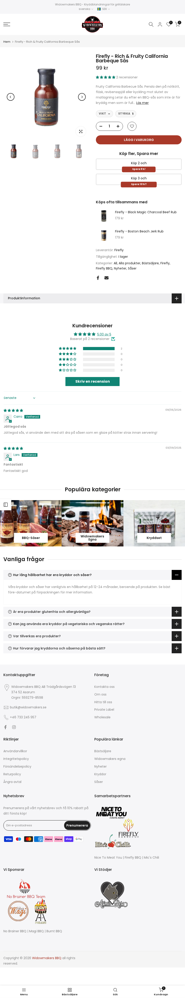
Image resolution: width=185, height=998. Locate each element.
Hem (6, 41)
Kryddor (100, 774)
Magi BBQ (36, 931)
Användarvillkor (15, 751)
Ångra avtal (12, 782)
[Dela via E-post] (106, 278)
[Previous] (10, 97)
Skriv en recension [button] (92, 381)
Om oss (100, 694)
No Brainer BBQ (14, 931)
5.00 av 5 (104, 334)
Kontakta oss (104, 687)
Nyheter (120, 268)
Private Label (104, 710)
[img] (13, 410)
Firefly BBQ (104, 268)
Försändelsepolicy (17, 766)
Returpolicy (12, 774)
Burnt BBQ (54, 931)
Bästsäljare (150, 263)
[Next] (82, 97)
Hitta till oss (103, 702)
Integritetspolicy (16, 759)
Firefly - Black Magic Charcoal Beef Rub (146, 212)
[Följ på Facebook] (5, 727)
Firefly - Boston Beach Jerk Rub (139, 232)
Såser (132, 268)
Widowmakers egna (109, 759)
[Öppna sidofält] (5, 504)
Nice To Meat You (108, 857)
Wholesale (102, 717)
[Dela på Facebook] (98, 278)
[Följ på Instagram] (14, 727)
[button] (106, 77)
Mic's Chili (151, 857)
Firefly (119, 250)
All (115, 263)
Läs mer (142, 103)
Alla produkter (129, 263)
